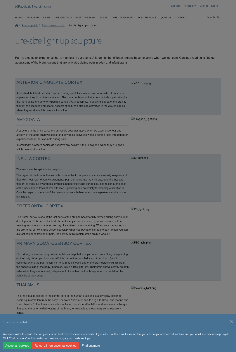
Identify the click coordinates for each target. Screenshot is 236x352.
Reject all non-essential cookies (55, 345)
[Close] (232, 322)
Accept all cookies (17, 345)
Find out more (91, 345)
